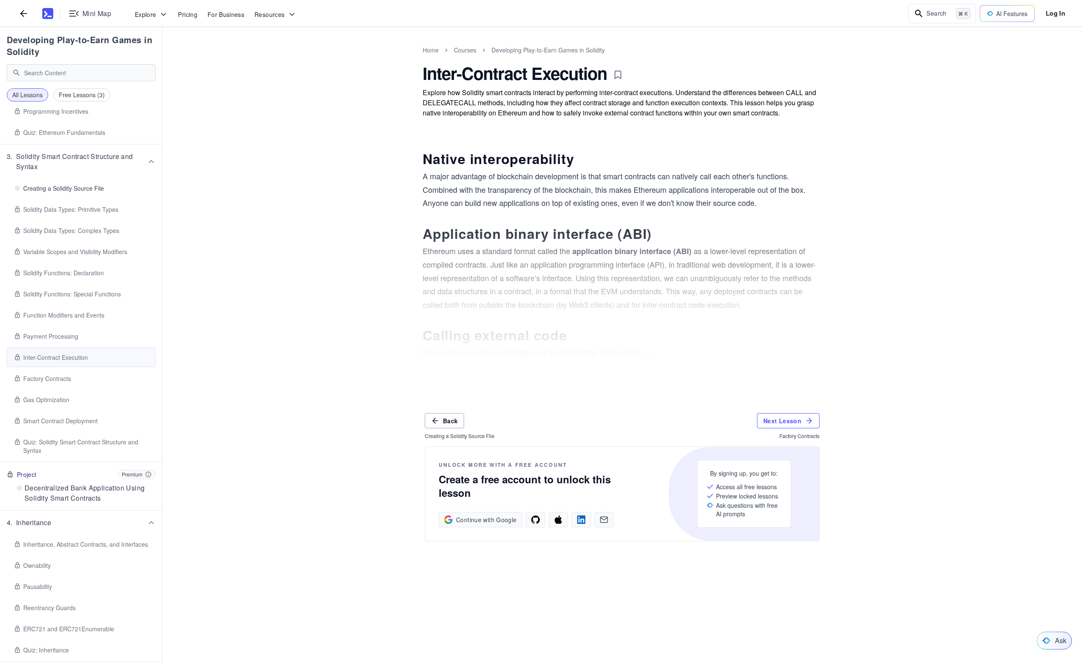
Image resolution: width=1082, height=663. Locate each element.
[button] (81, 161)
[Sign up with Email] (604, 519)
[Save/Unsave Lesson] (618, 75)
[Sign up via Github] (535, 519)
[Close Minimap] (162, 59)
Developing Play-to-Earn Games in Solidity (79, 45)
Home (431, 50)
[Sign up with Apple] (558, 519)
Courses (465, 50)
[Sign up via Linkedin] (581, 519)
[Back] (24, 13)
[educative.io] (47, 13)
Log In (1055, 13)
